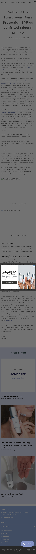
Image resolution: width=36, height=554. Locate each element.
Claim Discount (9, 282)
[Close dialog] (34, 266)
